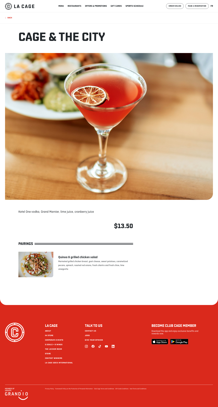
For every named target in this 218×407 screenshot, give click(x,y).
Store (48, 354)
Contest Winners (53, 358)
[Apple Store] (160, 341)
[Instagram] (86, 346)
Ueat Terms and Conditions (138, 389)
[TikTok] (99, 346)
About (48, 331)
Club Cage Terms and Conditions (104, 389)
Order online (175, 6)
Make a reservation (197, 6)
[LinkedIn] (113, 346)
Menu (61, 6)
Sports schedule (134, 6)
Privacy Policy (49, 389)
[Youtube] (106, 346)
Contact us (90, 331)
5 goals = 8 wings (54, 345)
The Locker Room (53, 349)
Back (10, 18)
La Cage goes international (59, 363)
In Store (49, 335)
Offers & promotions (96, 6)
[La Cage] (19, 6)
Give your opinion (94, 340)
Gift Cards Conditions (121, 389)
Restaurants (74, 6)
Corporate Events (54, 340)
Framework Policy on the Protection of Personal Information (74, 389)
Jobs (87, 335)
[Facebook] (93, 346)
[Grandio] (16, 399)
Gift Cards (116, 6)
